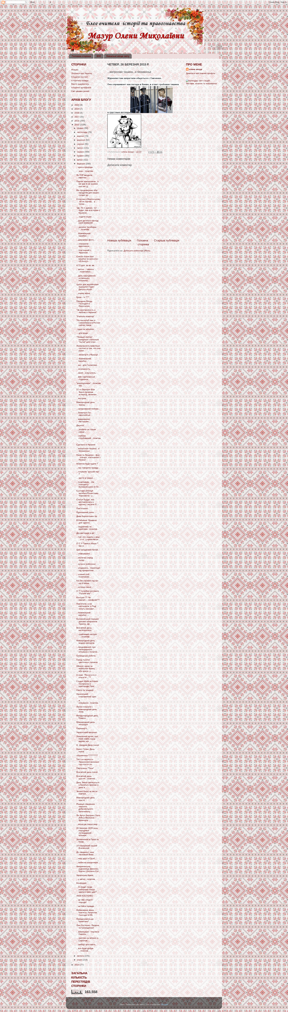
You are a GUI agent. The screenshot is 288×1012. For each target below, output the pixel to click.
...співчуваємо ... (84, 554)
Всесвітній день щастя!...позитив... (86, 777)
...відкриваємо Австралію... (83, 420)
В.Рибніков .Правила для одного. (86, 521)
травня (80, 156)
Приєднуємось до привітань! (85, 920)
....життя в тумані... (85, 478)
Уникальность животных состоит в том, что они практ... (88, 348)
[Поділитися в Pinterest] (161, 152)
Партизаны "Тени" (85, 768)
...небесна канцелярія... (88, 862)
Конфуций (81, 883)
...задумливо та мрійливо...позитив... (87, 528)
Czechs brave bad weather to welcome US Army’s (87, 258)
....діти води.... (83, 333)
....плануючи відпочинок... (83, 245)
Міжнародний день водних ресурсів (85, 641)
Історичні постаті (79, 77)
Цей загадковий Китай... (88, 550)
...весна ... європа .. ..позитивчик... (86, 270)
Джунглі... (81, 425)
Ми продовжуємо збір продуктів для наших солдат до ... (87, 192)
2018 (77, 113)
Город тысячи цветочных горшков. (87, 661)
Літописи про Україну (81, 73)
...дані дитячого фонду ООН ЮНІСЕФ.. (87, 222)
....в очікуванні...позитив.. (87, 701)
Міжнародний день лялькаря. (85, 723)
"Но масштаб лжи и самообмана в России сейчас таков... (88, 322)
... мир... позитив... (85, 171)
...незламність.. (83, 369)
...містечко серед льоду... (84, 559)
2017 (77, 117)
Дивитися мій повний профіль (200, 73)
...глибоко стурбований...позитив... (88, 438)
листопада (82, 132)
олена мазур (195, 69)
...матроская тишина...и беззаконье (87, 449)
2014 (77, 965)
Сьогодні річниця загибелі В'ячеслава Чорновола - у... (87, 493)
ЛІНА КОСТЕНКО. (85, 896)
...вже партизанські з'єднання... (85, 378)
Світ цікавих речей (80, 91)
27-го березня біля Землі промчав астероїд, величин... (87, 391)
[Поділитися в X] (155, 152)
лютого (80, 956)
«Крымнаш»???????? (87, 755)
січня (79, 960)
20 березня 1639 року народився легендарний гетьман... (87, 832)
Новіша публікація (119, 240)
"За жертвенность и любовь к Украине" (86, 311)
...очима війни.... (84, 293)
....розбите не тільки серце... (86, 430)
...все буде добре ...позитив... (84, 949)
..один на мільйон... (86, 329)
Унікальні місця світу (117, 56)
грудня (80, 128)
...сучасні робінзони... (86, 564)
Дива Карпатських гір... (87, 516)
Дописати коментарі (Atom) (137, 251)
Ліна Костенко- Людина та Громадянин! (87, 926)
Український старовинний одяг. (86, 695)
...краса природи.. (85, 167)
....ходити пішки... (84, 217)
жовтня (80, 136)
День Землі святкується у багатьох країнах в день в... (87, 784)
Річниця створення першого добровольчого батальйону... (85, 808)
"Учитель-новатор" (85, 316)
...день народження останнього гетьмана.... (86, 278)
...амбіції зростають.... (87, 944)
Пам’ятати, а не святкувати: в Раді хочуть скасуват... (86, 606)
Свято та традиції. (85, 690)
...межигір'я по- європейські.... (84, 414)
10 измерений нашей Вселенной (86, 847)
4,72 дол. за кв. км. (85, 265)
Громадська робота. (86, 656)
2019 (77, 109)
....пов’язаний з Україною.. (83, 251)
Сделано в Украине (85, 445)
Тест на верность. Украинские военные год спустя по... (87, 761)
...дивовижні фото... (86, 240)
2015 (77, 125)
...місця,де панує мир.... (88, 824)
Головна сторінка (81, 56)
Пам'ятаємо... (83, 508)
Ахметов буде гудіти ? (87, 464)
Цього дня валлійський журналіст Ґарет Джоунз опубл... (87, 286)
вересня (81, 140)
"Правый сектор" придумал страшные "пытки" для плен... (87, 339)
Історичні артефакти (81, 87)
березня (81, 164)
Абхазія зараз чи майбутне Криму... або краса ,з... (86, 668)
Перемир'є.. (82, 728)
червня (80, 152)
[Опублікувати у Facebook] (158, 152)
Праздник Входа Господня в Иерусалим (84, 303)
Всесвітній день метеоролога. (84, 629)
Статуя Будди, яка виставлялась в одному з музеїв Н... (87, 502)
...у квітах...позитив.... (86, 879)
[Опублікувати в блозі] (152, 152)
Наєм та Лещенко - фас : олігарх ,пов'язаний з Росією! (88, 457)
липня (80, 148)
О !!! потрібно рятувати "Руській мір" (87, 592)
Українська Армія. (85, 875)
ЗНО (98, 56)
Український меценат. (87, 732)
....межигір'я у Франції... (88, 355)
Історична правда (79, 80)
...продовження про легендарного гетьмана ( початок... (87, 649)
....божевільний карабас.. (83, 360)
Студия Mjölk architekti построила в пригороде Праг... (87, 683)
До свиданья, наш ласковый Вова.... (86, 853)
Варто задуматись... (81, 84)
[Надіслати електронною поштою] (149, 152)
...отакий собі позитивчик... (83, 575)
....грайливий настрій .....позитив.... (86, 635)
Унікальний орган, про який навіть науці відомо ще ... (87, 738)
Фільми (74, 70)
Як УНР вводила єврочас (84, 176)
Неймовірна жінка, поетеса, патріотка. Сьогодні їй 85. (87, 912)
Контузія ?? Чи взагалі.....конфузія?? (87, 598)
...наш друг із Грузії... (86, 858)
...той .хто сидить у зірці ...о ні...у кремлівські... (88, 538)
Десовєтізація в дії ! (85, 533)
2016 (77, 121)
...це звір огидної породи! (84, 901)
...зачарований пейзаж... (88, 409)
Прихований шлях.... (86, 512)
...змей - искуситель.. (86, 373)
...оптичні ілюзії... (84, 587)
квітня (80, 160)
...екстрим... (82, 398)
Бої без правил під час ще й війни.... (87, 582)
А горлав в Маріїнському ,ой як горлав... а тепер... (88, 201)
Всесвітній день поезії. (87, 772)
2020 (77, 105)
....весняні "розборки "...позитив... (86, 228)
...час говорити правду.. (87, 468)
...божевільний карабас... (83, 234)
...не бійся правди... (86, 906)
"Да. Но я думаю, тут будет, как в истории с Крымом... (88, 210)
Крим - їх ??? (82, 297)
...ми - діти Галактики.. (87, 365)
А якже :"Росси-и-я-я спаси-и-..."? (86, 676)
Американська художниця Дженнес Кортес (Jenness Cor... (88, 868)
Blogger (164, 1004)
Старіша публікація (166, 240)
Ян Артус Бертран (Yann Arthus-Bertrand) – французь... (88, 817)
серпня (81, 144)
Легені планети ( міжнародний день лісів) (86, 709)
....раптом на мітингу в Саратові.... (87, 939)
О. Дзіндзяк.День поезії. (87, 745)
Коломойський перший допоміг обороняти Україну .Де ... (87, 621)
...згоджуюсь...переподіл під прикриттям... (88, 569)
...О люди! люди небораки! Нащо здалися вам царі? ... (87, 889)
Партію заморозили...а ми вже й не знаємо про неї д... (87, 183)
